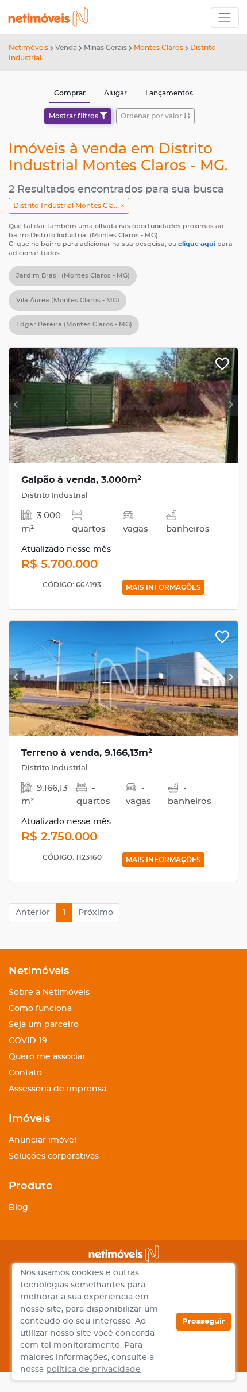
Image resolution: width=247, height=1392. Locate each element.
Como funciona (40, 1009)
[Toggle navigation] (225, 17)
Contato (25, 1073)
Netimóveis (28, 47)
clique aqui (197, 244)
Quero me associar (47, 1057)
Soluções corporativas (54, 1156)
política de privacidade (93, 1370)
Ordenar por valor (152, 116)
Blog (18, 1207)
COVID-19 (28, 1041)
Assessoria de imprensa (57, 1089)
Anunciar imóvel (42, 1140)
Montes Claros (158, 47)
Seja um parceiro (44, 1025)
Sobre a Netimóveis (49, 993)
